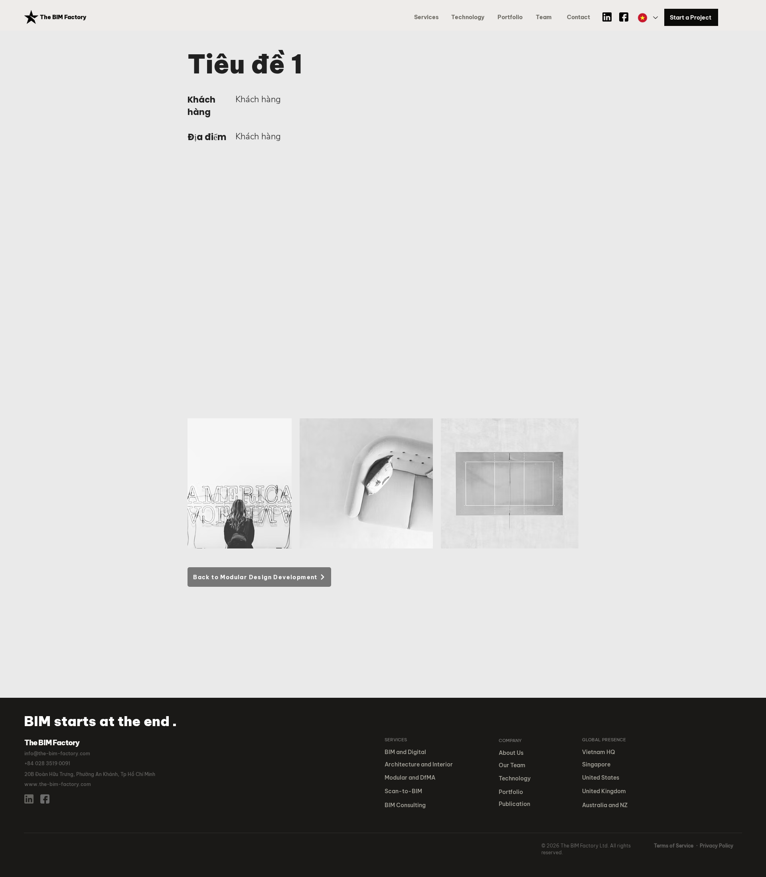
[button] (511, 17)
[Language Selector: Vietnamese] (647, 18)
